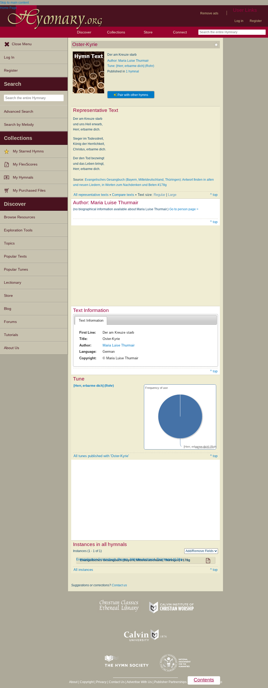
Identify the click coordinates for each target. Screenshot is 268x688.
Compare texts (123, 195)
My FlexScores (25, 164)
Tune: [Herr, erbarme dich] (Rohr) (130, 66)
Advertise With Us (139, 682)
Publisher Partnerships (170, 682)
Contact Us (117, 682)
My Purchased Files (29, 190)
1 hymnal (132, 71)
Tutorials (11, 335)
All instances (83, 570)
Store (148, 32)
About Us (11, 348)
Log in (238, 21)
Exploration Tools (18, 230)
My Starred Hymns (28, 151)
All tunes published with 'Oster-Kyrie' (101, 456)
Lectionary (12, 283)
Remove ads (209, 13)
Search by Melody (19, 125)
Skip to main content (14, 2)
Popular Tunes (16, 269)
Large (172, 195)
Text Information (91, 320)
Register (256, 21)
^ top (213, 195)
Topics (9, 243)
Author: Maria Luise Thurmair (128, 60)
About (73, 682)
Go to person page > (183, 209)
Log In (9, 57)
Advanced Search (18, 111)
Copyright (87, 682)
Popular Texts (15, 256)
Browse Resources (19, 217)
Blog (7, 309)
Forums (10, 322)
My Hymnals (23, 177)
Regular (159, 195)
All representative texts (91, 195)
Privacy (101, 682)
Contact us (119, 585)
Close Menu (22, 44)
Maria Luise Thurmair (119, 345)
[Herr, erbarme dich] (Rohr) (94, 385)
